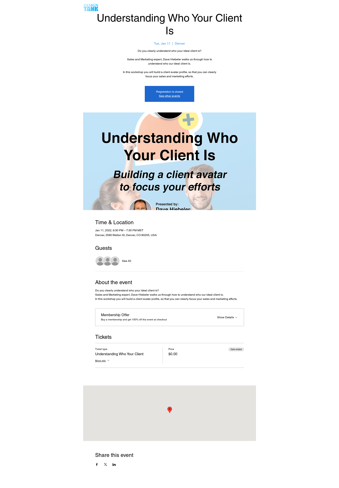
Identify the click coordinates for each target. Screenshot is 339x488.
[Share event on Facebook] (97, 464)
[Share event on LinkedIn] (114, 464)
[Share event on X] (105, 464)
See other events (169, 96)
